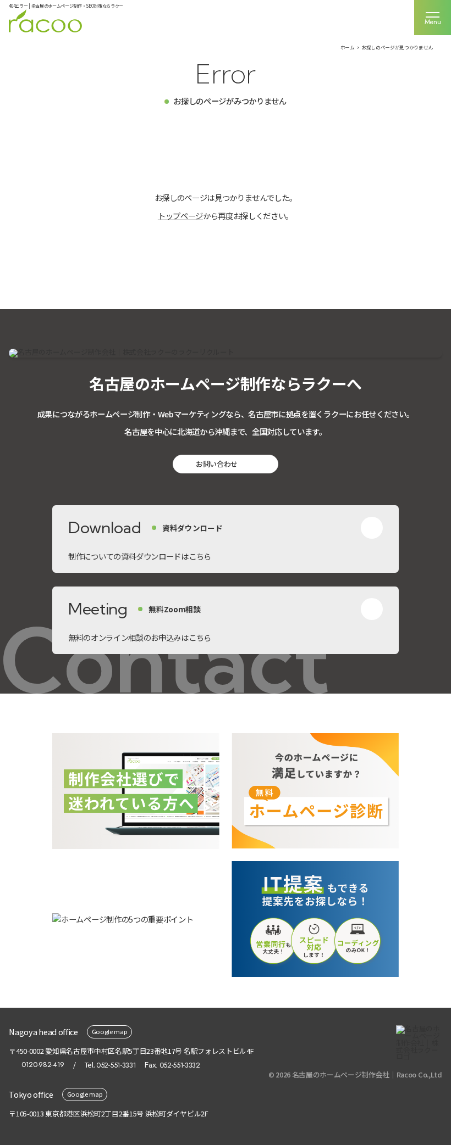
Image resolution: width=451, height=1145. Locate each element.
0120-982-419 (42, 1065)
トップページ (180, 215)
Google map (110, 1031)
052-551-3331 (116, 1065)
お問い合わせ (217, 464)
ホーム (347, 47)
